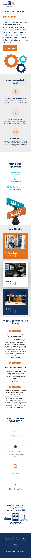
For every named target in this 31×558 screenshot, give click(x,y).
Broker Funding (15, 139)
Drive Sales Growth (15, 119)
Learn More (9, 255)
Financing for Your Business (15, 98)
